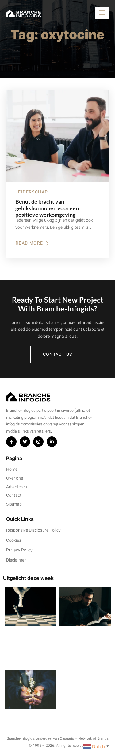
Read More (32, 243)
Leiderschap (31, 192)
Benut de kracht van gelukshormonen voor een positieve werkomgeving (47, 208)
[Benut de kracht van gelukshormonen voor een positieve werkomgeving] (57, 136)
